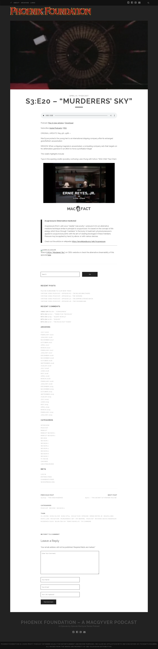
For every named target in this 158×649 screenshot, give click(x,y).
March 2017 (45, 348)
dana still (65, 516)
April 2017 (45, 345)
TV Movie (44, 459)
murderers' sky (68, 519)
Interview (45, 425)
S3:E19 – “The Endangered (52, 498)
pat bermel (80, 519)
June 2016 (45, 371)
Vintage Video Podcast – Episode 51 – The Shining (61, 296)
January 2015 (46, 415)
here (49, 255)
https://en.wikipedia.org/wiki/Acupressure (88, 241)
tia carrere (86, 521)
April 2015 (45, 407)
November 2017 (47, 340)
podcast (90, 519)
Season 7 (44, 456)
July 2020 (45, 332)
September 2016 (47, 363)
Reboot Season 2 (48, 435)
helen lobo (109, 516)
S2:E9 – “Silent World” (56, 317)
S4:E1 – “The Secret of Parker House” (101, 498)
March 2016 (45, 378)
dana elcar (55, 516)
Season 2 (44, 443)
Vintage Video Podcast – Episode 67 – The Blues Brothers (65, 293)
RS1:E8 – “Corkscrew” (58, 311)
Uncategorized (47, 464)
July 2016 (45, 368)
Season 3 (44, 446)
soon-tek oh (60, 521)
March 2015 (45, 409)
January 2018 (46, 337)
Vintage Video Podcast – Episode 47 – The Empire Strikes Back (67, 298)
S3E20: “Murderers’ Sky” (55, 252)
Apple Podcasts (55, 128)
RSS (65, 128)
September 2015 (47, 394)
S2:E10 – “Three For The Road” (59, 314)
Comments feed (47, 479)
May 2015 (44, 404)
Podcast (84, 96)
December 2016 (47, 355)
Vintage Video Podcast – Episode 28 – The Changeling (63, 301)
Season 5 (44, 451)
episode (85, 516)
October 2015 (46, 391)
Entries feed (46, 477)
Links (32, 3)
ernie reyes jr (96, 516)
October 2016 (46, 360)
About (16, 3)
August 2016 (46, 366)
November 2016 (47, 358)
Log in (43, 474)
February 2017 (47, 350)
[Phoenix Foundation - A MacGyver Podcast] (50, 14)
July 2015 (44, 399)
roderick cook (47, 521)
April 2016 (45, 376)
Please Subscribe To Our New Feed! (56, 291)
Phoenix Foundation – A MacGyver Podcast (79, 622)
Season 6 (45, 453)
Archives (25, 3)
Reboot (44, 430)
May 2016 (44, 373)
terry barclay (73, 521)
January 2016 (46, 384)
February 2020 (47, 335)
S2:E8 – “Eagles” (54, 319)
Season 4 (44, 448)
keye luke (45, 519)
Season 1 (44, 441)
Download (69, 123)
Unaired (44, 461)
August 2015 (46, 397)
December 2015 (47, 386)
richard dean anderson (106, 519)
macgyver (55, 519)
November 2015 (47, 389)
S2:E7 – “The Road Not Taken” (59, 322)
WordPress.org (48, 482)
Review (44, 438)
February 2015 (47, 412)
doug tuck (76, 516)
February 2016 (47, 381)
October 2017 (46, 342)
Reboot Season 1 (48, 433)
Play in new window (56, 123)
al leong (45, 516)
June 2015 (45, 402)
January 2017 (46, 353)
